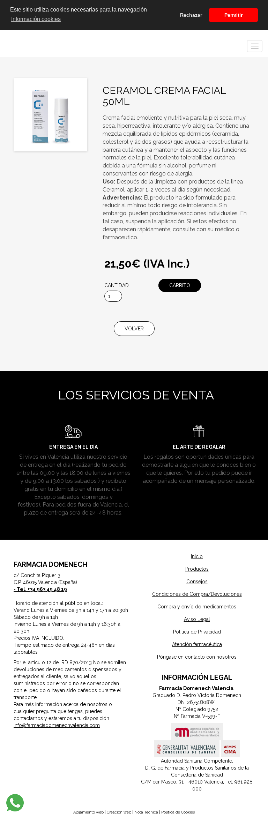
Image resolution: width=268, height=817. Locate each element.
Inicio (197, 556)
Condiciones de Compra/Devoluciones (197, 594)
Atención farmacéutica (197, 644)
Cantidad (116, 285)
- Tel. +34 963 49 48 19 (40, 589)
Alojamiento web (88, 812)
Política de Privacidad (197, 632)
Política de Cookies (178, 812)
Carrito (179, 285)
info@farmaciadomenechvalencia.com (57, 725)
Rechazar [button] (191, 15)
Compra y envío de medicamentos (196, 606)
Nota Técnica (146, 812)
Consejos (197, 581)
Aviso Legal (197, 619)
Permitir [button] (233, 15)
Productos (197, 569)
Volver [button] (134, 328)
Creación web (119, 812)
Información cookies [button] (36, 19)
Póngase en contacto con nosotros (197, 657)
